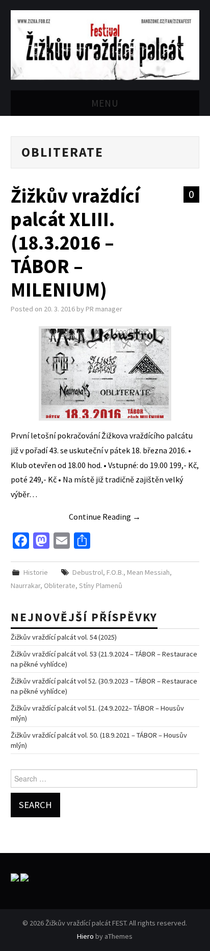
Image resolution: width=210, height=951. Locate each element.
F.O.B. (115, 572)
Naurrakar (25, 585)
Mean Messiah (148, 572)
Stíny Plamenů (100, 585)
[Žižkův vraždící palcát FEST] (105, 44)
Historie (35, 572)
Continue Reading (105, 516)
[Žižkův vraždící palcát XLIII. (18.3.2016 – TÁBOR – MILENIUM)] (105, 373)
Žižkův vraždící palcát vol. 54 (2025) (64, 637)
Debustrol (87, 572)
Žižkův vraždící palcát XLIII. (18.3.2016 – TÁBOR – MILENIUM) (75, 242)
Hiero (85, 936)
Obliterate (59, 585)
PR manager (104, 308)
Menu (105, 103)
